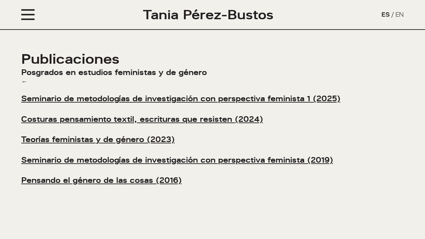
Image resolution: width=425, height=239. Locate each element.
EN (399, 14)
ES (386, 14)
